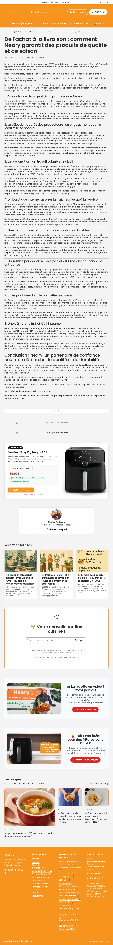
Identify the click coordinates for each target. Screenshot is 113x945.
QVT (15, 32)
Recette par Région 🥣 (69, 861)
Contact (36, 892)
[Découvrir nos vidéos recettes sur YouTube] (34, 698)
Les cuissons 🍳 (66, 873)
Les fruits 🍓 (64, 880)
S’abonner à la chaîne (85, 709)
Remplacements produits (40, 888)
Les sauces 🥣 (66, 883)
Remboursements (40, 877)
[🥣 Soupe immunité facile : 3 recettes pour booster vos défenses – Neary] (70, 797)
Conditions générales (42, 871)
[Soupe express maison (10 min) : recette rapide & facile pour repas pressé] (29, 807)
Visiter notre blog (100, 783)
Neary (29, 941)
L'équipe (36, 862)
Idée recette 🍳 (66, 902)
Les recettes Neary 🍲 (69, 895)
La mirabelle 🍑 (66, 905)
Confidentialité (39, 880)
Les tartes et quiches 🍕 (69, 909)
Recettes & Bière (67, 929)
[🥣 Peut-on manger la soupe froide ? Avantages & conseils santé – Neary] (97, 797)
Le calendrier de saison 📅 (70, 869)
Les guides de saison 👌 (69, 915)
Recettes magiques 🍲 (70, 899)
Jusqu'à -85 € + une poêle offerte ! (56, 2)
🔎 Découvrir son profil (56, 529)
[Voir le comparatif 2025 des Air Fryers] (34, 748)
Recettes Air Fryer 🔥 (68, 889)
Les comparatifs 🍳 (68, 926)
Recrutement (38, 896)
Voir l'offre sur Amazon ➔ (20, 490)
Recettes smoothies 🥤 (70, 892)
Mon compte (79, 12)
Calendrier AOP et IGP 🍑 (69, 921)
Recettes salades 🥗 (69, 886)
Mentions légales (40, 883)
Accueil (7, 32)
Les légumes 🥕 (66, 876)
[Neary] (9, 12)
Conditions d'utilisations (38, 866)
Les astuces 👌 (66, 864)
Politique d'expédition (42, 874)
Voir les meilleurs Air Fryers (85, 759)
